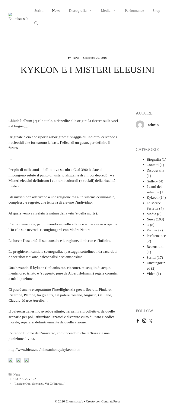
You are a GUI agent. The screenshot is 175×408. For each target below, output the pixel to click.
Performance (134, 11)
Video (151, 274)
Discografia (78, 11)
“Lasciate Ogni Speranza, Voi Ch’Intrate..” (39, 383)
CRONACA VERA (24, 379)
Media (106, 11)
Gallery (152, 181)
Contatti (153, 165)
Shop (156, 11)
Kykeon (153, 197)
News (56, 11)
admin (153, 124)
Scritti (39, 11)
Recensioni (155, 247)
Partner (152, 230)
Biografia (154, 159)
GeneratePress (110, 401)
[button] (36, 23)
